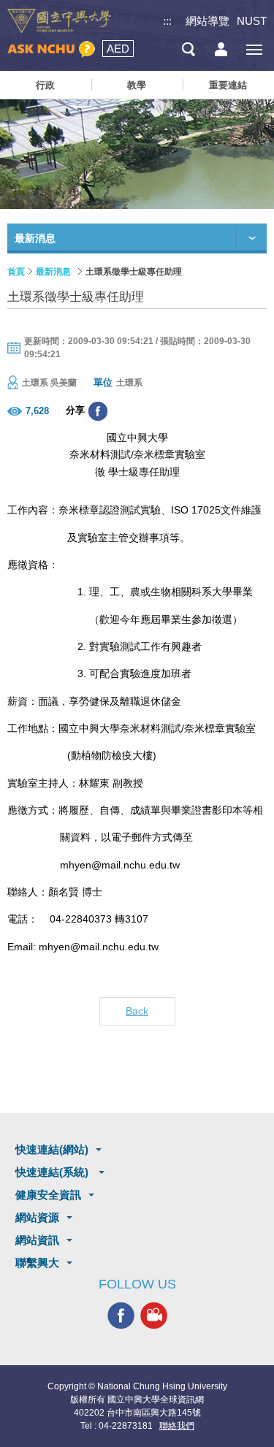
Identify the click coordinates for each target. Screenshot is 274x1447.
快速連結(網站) (51, 1149)
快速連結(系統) (53, 1172)
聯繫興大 (37, 1262)
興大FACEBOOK (120, 1315)
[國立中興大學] (59, 21)
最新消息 (53, 272)
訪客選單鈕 (221, 49)
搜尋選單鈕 (188, 49)
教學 (136, 85)
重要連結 (228, 85)
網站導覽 (207, 21)
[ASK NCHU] (51, 49)
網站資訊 (37, 1240)
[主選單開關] (254, 49)
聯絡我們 (176, 1426)
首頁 (16, 272)
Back (137, 1011)
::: (167, 21)
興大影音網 (153, 1315)
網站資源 (37, 1217)
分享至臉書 (97, 411)
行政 (45, 85)
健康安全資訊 (48, 1194)
